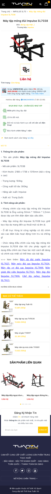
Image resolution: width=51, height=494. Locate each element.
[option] (25, 47)
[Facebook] (16, 470)
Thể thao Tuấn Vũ (31, 491)
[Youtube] (35, 470)
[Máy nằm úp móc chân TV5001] (7, 349)
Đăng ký (43, 430)
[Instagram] (28, 470)
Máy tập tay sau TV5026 (25, 319)
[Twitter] (22, 470)
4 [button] (29, 404)
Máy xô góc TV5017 (23, 333)
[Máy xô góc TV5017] (7, 335)
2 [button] (23, 404)
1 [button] (20, 404)
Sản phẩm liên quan (25, 362)
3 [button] (26, 404)
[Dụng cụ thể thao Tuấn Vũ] (22, 4)
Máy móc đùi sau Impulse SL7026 (30, 263)
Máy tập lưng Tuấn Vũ (23, 304)
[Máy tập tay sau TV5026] (7, 320)
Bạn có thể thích (13, 296)
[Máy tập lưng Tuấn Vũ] (7, 306)
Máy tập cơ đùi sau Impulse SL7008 (22, 267)
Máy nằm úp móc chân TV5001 (27, 347)
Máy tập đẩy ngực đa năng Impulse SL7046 (13, 395)
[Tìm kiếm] (40, 4)
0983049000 (28, 100)
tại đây (31, 138)
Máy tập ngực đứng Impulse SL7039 (38, 395)
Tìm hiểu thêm (37, 93)
